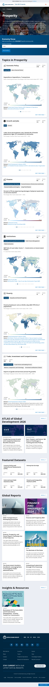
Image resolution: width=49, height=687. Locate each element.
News (4, 654)
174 (37, 122)
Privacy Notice (10, 677)
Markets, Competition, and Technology (14, 367)
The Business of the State (34, 550)
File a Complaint (42, 677)
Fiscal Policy (7, 70)
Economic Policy (12, 65)
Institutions (11, 236)
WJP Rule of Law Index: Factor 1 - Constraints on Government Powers (24, 248)
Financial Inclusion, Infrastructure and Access (32, 184)
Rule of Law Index (12, 279)
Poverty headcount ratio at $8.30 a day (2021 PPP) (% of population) (21, 305)
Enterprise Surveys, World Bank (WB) (16, 224)
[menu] (46, 4)
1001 (5, 361)
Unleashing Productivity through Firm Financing (34, 566)
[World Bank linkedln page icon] (22, 645)
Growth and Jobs (12, 121)
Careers (5, 656)
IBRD (25, 637)
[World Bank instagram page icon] (27, 645)
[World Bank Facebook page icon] (11, 645)
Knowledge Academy (36, 656)
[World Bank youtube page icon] (32, 645)
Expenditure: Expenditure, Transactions (17, 77)
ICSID (38, 637)
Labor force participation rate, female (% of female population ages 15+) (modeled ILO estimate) (21, 133)
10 (42, 122)
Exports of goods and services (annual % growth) (20, 372)
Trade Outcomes (8, 364)
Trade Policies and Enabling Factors (23, 364)
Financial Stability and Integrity (12, 187)
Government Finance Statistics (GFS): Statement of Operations (23, 107)
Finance (9, 179)
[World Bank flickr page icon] (37, 645)
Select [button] (4, 46)
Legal (5, 677)
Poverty (9, 293)
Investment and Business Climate (33, 367)
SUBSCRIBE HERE (40, 666)
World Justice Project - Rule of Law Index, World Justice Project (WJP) (24, 281)
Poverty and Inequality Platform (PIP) (34, 481)
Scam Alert (35, 677)
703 (37, 237)
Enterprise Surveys (12, 222)
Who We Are (6, 651)
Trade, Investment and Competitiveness (21, 356)
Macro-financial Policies (17, 70)
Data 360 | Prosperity (20, 4)
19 (42, 66)
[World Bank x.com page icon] (16, 645)
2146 (37, 66)
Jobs (5, 125)
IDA (28, 637)
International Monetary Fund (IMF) (16, 109)
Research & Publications (23, 659)
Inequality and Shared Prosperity (18, 298)
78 (37, 294)
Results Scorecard (36, 659)
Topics (19, 654)
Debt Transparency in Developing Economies (10, 518)
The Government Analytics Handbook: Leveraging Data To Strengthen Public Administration (12, 567)
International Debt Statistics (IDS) (10, 481)
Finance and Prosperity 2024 (35, 518)
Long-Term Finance (26, 187)
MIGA (34, 637)
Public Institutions (8, 244)
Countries (19, 651)
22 (42, 237)
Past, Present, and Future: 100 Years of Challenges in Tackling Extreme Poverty (36, 440)
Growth (10, 125)
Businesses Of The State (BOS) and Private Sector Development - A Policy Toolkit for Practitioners (13, 612)
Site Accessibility (17, 677)
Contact (5, 659)
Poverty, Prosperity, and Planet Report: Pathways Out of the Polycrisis (12, 536)
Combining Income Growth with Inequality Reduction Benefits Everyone (12, 440)
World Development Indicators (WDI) (17, 164)
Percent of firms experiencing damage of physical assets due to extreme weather (24, 191)
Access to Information (27, 677)
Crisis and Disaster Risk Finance (12, 184)
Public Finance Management (32, 241)
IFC (31, 637)
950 (37, 180)
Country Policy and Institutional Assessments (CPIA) (12, 467)
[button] (19, 111)
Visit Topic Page (39, 114)
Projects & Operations (22, 656)
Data (33, 654)
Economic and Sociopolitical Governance (14, 241)
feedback (34, 1)
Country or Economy (6, 43)
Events (33, 651)
